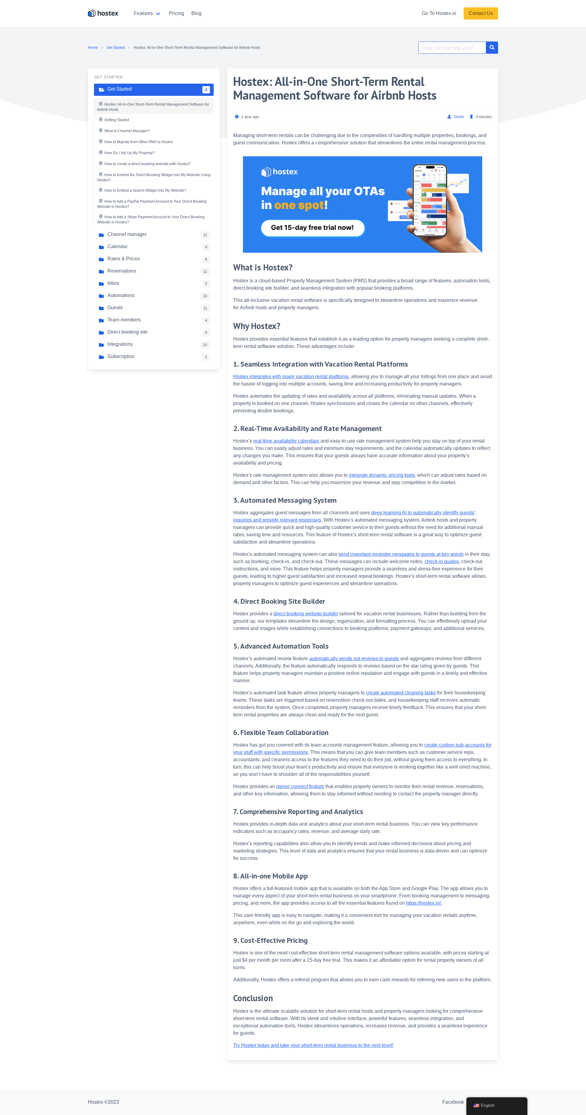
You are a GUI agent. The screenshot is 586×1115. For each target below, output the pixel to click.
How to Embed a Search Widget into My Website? (145, 190)
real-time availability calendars (286, 440)
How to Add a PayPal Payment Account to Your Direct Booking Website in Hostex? (152, 204)
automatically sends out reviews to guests (354, 658)
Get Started (116, 47)
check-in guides (442, 561)
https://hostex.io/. (424, 903)
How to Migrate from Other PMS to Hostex (138, 142)
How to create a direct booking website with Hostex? (147, 164)
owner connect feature (300, 786)
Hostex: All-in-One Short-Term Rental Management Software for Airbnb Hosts (153, 107)
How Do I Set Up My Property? (129, 153)
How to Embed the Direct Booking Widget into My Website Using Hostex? (154, 178)
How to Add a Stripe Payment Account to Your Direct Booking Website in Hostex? (150, 220)
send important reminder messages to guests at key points (401, 554)
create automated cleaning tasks (401, 692)
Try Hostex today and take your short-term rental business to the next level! (313, 1045)
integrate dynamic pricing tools (382, 475)
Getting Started (116, 120)
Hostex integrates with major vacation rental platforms (291, 376)
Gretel (459, 117)
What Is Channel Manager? (127, 131)
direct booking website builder (305, 613)
